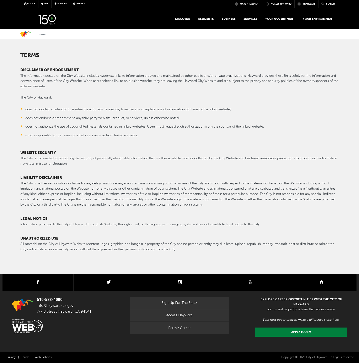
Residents (206, 18)
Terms (25, 357)
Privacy (11, 357)
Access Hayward (179, 315)
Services (250, 18)
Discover (182, 18)
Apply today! (301, 332)
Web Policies (43, 357)
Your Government (280, 18)
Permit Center (179, 328)
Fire (45, 3)
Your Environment (318, 18)
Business (229, 18)
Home (25, 34)
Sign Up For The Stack (179, 303)
